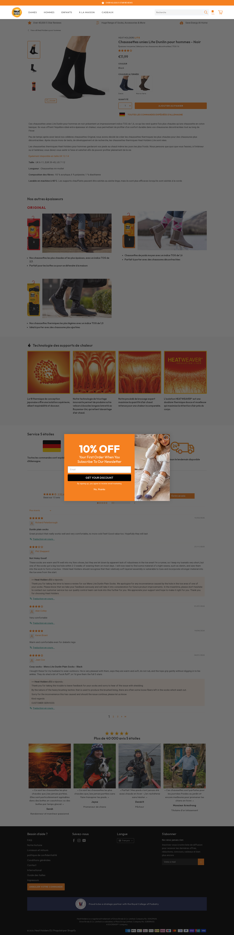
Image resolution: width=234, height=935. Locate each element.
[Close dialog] (166, 437)
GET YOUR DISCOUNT (99, 477)
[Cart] (220, 12)
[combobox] (179, 12)
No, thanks (99, 489)
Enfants (66, 12)
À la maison (87, 12)
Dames (32, 12)
